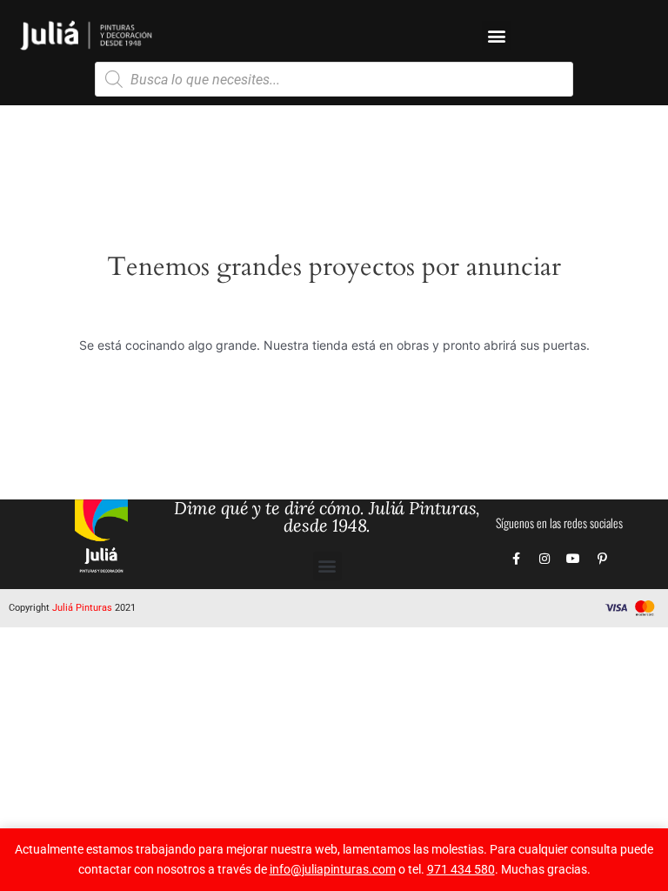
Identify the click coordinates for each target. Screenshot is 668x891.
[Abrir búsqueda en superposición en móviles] (334, 79)
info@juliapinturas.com (333, 869)
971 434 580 (461, 869)
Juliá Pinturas (82, 607)
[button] (496, 35)
